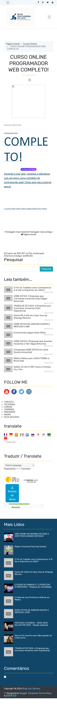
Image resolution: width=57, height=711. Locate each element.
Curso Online (12, 125)
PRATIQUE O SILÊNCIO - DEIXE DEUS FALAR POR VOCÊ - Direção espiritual (31, 624)
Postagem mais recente (17, 232)
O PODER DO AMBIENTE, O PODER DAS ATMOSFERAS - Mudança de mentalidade (33, 586)
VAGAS (7, 414)
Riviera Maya (45, 693)
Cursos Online (30, 44)
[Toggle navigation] (8, 2)
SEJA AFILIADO (11, 417)
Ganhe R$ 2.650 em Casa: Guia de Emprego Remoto (30, 316)
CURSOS (8, 407)
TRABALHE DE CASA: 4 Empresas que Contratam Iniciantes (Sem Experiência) (32, 308)
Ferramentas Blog (10, 442)
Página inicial (12, 44)
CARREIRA (9, 409)
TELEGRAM (9, 404)
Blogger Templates (28, 693)
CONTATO (9, 402)
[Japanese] (39, 434)
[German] (11, 434)
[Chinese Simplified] (6, 438)
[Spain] (17, 434)
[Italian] (22, 434)
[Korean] (44, 434)
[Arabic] (49, 434)
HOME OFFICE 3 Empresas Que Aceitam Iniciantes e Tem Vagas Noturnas (33, 342)
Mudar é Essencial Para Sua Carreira (30, 546)
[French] (6, 434)
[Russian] (33, 434)
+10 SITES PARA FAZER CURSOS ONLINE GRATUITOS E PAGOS (25, 209)
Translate (25, 469)
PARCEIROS (9, 412)
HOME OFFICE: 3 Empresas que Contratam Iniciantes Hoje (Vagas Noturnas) (30, 298)
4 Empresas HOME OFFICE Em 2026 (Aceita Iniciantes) (31, 351)
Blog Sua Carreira (31, 688)
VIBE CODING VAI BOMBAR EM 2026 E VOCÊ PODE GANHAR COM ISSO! (32, 535)
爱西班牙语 (11, 695)
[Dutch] (28, 434)
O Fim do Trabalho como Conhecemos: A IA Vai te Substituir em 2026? (32, 288)
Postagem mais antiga (40, 232)
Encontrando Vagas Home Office (30, 332)
